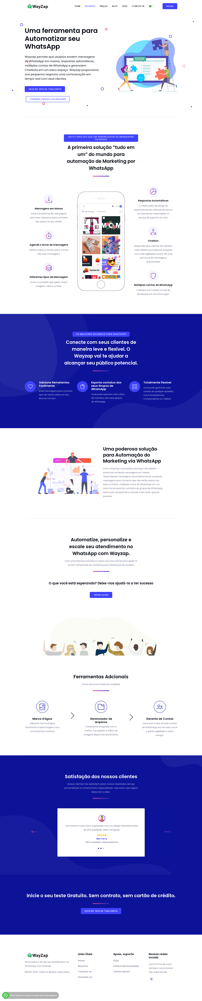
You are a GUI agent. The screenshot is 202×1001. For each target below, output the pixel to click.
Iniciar (169, 6)
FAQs (124, 6)
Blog (114, 6)
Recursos (90, 6)
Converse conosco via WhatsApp (48, 99)
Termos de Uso (121, 971)
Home (77, 6)
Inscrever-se (85, 977)
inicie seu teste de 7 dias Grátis (45, 89)
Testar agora (101, 595)
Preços (103, 6)
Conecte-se (138, 6)
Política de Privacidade (126, 966)
